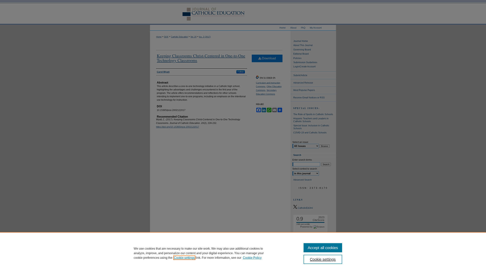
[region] (243, 253)
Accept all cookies (323, 248)
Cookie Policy (252, 257)
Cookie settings (184, 257)
